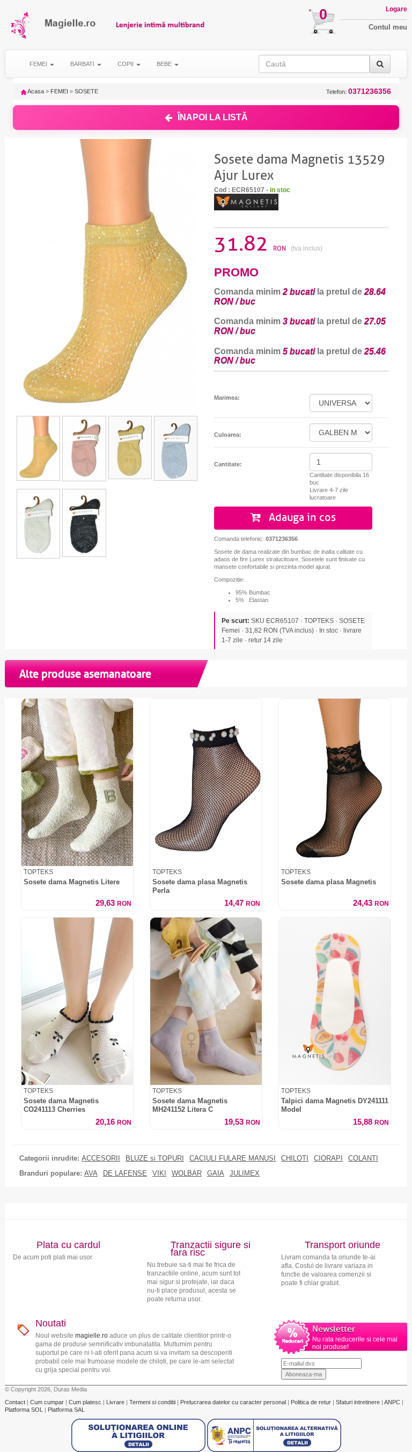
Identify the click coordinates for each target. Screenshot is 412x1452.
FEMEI (59, 91)
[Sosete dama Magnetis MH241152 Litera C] (206, 1001)
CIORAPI (328, 1158)
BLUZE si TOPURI (155, 1158)
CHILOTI (294, 1158)
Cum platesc (86, 1402)
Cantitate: (228, 464)
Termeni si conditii (153, 1402)
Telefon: (358, 91)
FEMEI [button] (39, 64)
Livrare (116, 1402)
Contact (16, 1402)
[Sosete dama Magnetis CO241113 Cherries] (77, 1001)
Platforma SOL (24, 1409)
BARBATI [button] (83, 64)
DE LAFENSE (125, 1173)
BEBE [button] (165, 64)
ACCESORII (101, 1158)
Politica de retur (312, 1402)
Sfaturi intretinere (358, 1402)
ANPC (392, 1402)
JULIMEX (245, 1173)
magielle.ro (91, 1335)
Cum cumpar (47, 1402)
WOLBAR (187, 1173)
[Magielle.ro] (22, 25)
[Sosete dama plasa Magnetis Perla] (206, 782)
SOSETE (86, 91)
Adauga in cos (301, 517)
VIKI (159, 1173)
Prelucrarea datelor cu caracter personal (234, 1402)
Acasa (35, 91)
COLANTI (363, 1158)
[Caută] (380, 64)
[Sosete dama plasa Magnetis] (335, 782)
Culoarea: (227, 434)
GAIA (215, 1173)
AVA (91, 1173)
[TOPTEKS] (246, 201)
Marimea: (227, 397)
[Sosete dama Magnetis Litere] (77, 782)
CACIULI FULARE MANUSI (232, 1158)
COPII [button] (126, 64)
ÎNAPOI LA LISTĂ (213, 117)
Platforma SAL (66, 1409)
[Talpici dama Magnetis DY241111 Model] (335, 1001)
